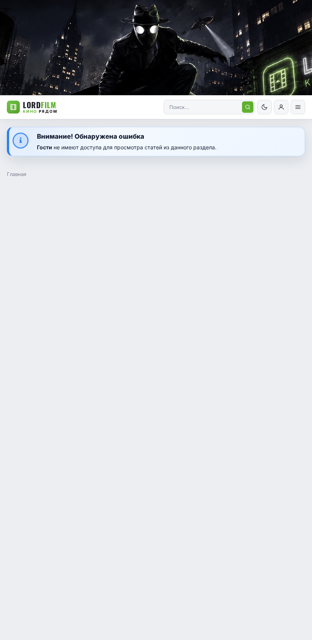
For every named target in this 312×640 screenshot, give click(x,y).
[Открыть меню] (298, 107)
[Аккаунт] (281, 107)
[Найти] (247, 107)
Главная (16, 174)
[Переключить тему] (264, 107)
